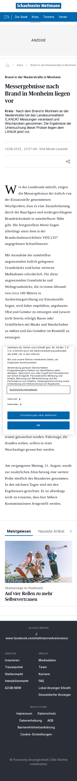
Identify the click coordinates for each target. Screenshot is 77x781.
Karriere (44, 674)
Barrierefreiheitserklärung (36, 727)
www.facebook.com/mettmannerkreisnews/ (37, 638)
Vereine (64, 17)
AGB (50, 720)
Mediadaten (47, 660)
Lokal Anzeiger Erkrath (55, 688)
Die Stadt (21, 17)
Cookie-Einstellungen (36, 734)
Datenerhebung (30, 720)
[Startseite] (7, 65)
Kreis (35, 17)
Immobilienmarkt (17, 681)
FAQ (41, 681)
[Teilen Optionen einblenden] (68, 161)
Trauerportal (14, 667)
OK (38, 425)
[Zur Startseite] (38, 6)
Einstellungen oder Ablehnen (38, 415)
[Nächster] (69, 531)
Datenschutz (47, 713)
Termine (48, 17)
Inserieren (12, 660)
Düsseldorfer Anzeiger (55, 694)
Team (43, 667)
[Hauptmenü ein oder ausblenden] (6, 17)
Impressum (24, 713)
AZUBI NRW (13, 688)
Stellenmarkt (14, 674)
